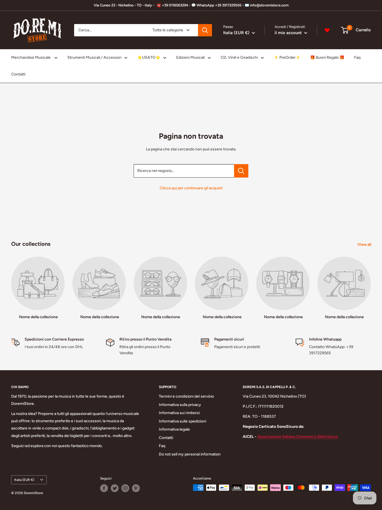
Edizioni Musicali (190, 57)
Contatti (18, 74)
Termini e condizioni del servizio (186, 396)
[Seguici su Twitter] (115, 488)
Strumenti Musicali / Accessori (94, 57)
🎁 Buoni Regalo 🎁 (327, 57)
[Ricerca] (205, 30)
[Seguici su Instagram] (125, 488)
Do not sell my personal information (190, 454)
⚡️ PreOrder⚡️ (287, 57)
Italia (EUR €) (24, 480)
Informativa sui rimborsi (179, 412)
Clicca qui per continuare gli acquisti (191, 188)
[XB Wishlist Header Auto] (327, 30)
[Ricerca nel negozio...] (241, 171)
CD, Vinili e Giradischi (239, 57)
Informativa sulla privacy (180, 404)
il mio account (289, 32)
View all (364, 244)
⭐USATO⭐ (148, 57)
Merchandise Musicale (31, 57)
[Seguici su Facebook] (104, 488)
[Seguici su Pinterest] (136, 488)
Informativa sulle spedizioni (182, 421)
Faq (357, 57)
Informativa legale (174, 429)
